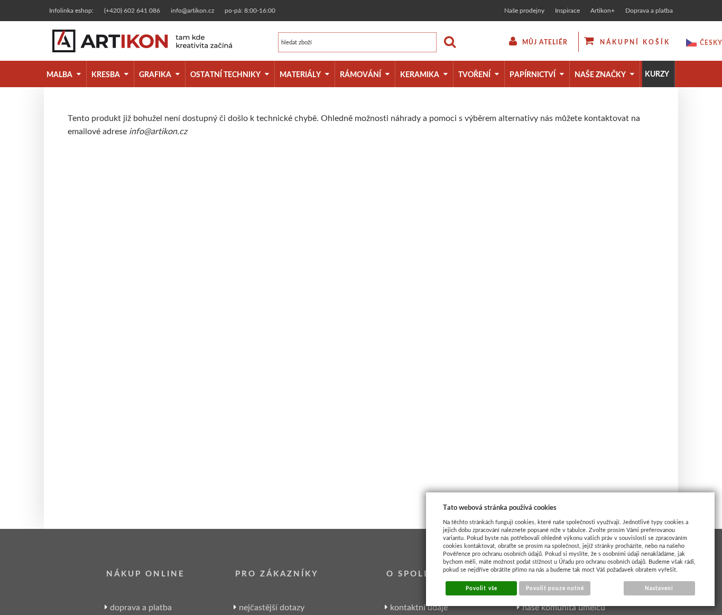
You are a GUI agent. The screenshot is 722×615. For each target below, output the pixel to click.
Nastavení (659, 588)
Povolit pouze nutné (555, 588)
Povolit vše (481, 588)
